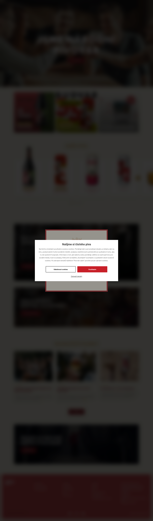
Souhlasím (92, 269)
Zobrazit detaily (76, 276)
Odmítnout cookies (61, 269)
